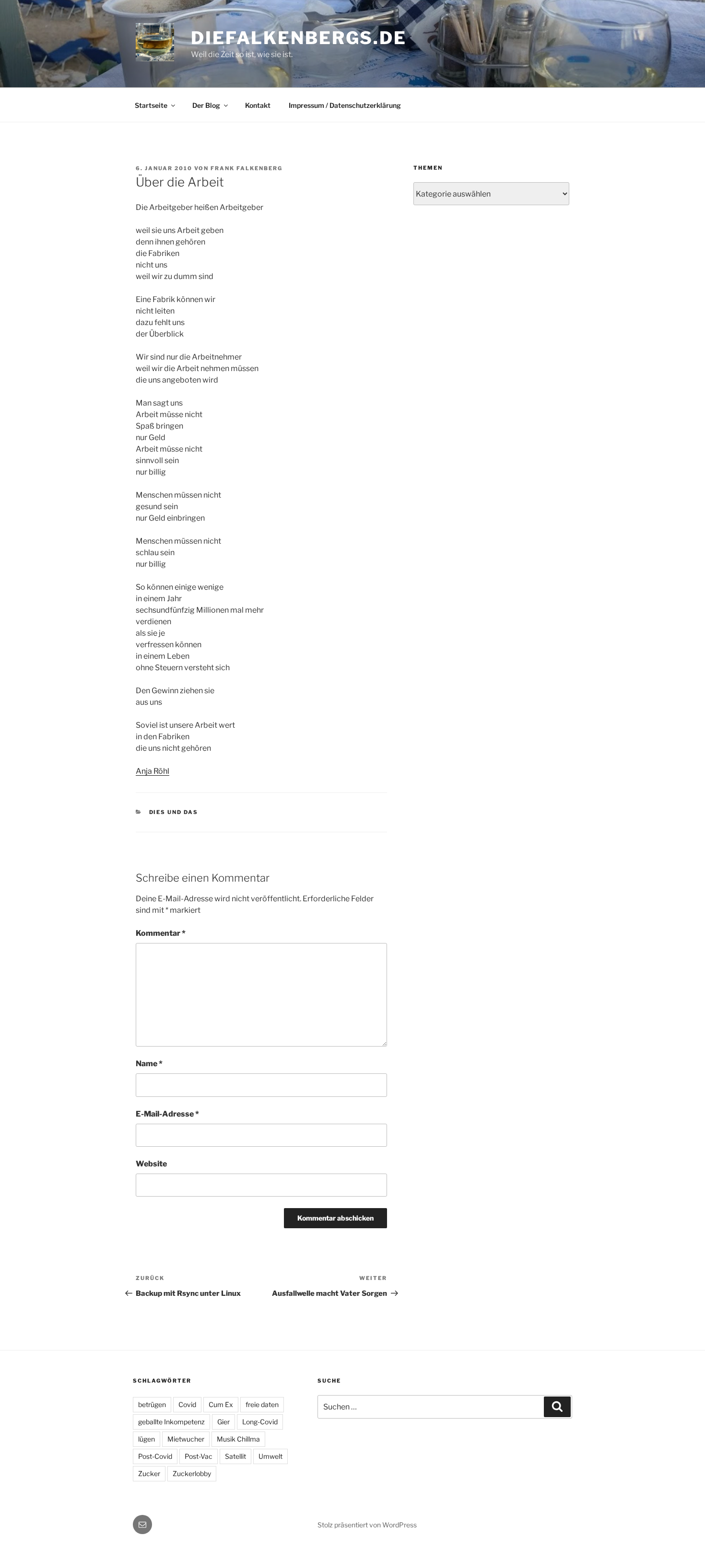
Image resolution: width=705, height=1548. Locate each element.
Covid (187, 1404)
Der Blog (206, 105)
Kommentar (161, 933)
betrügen (152, 1404)
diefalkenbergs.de (299, 37)
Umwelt (270, 1456)
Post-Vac (198, 1456)
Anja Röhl (152, 771)
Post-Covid (155, 1456)
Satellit (235, 1456)
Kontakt (257, 105)
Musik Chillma (238, 1439)
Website (151, 1163)
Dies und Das (174, 812)
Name (149, 1063)
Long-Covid (260, 1422)
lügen (146, 1439)
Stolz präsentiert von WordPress (367, 1525)
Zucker (149, 1473)
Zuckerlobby (192, 1473)
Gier (223, 1422)
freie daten (262, 1404)
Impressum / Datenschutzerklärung (345, 105)
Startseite (151, 105)
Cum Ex (221, 1404)
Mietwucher (185, 1439)
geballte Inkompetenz (171, 1422)
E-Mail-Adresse (167, 1113)
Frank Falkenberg (246, 168)
